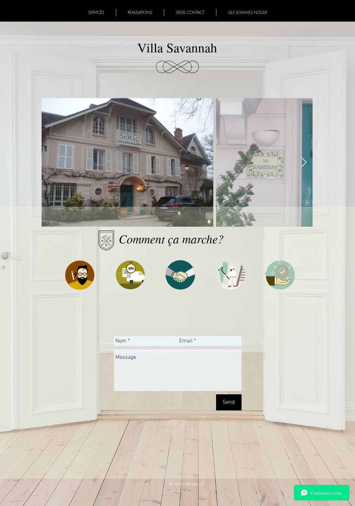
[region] (181, 281)
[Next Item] (304, 162)
